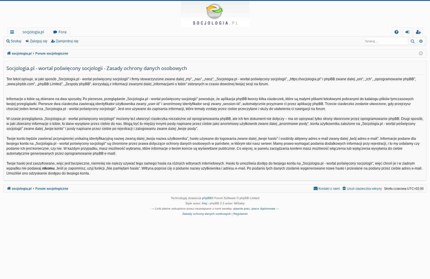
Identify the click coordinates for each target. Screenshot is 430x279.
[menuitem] (396, 31)
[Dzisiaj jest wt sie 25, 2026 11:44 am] (421, 53)
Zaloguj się (38, 41)
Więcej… (13, 32)
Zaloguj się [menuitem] (408, 32)
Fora (62, 31)
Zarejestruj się (67, 41)
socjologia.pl (33, 31)
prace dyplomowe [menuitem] (263, 208)
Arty (204, 203)
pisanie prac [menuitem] (241, 208)
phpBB (206, 198)
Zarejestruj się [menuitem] (420, 32)
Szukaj (16, 41)
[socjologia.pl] (215, 14)
